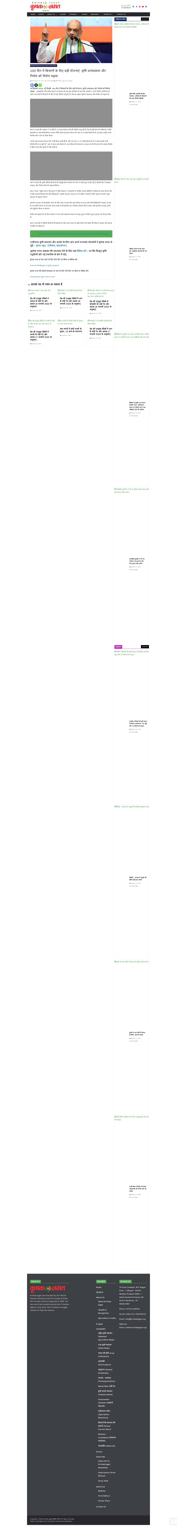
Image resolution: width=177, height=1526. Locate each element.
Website (102, 1491)
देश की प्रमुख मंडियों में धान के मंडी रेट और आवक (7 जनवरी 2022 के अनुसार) (101, 331)
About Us (51, 14)
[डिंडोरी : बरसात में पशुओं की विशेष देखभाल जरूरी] (121, 882)
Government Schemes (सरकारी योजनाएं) (105, 1403)
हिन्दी (129, 5)
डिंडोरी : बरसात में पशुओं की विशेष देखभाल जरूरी (137, 879)
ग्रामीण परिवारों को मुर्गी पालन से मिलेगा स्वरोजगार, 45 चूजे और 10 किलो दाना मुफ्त (138, 723)
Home (33, 14)
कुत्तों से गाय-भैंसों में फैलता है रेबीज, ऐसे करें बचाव (137, 1034)
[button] (56, 14)
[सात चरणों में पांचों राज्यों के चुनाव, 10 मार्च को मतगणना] (71, 320)
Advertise (107, 14)
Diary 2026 (103, 1481)
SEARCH (41, 14)
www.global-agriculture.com (42, 276)
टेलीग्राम (51, 246)
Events (84, 14)
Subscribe (94, 14)
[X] (36, 85)
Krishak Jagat (68, 81)
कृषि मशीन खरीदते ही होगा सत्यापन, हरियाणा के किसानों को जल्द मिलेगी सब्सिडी (137, 96)
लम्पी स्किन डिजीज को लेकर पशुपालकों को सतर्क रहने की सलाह (137, 1189)
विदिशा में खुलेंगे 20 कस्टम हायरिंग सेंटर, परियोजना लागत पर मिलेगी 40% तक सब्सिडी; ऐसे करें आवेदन (137, 406)
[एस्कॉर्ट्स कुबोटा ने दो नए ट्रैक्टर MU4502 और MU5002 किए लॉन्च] (121, 565)
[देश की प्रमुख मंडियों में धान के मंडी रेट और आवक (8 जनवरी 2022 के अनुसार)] (71, 290)
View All (145, 19)
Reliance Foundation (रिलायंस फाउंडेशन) (107, 1438)
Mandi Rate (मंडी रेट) (106, 1386)
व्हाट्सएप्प (61, 246)
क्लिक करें (81, 251)
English (123, 5)
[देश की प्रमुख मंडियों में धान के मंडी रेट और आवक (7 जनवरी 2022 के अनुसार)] (101, 320)
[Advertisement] (71, 113)
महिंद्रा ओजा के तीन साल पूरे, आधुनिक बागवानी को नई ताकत (138, 251)
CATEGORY (73, 14)
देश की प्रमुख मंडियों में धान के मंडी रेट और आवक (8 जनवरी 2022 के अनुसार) (71, 301)
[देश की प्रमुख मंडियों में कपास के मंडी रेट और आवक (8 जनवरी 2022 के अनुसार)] (41, 290)
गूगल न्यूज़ (40, 246)
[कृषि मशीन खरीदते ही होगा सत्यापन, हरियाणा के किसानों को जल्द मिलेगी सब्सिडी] (121, 100)
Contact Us (121, 14)
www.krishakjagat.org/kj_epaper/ (44, 265)
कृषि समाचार (58, 81)
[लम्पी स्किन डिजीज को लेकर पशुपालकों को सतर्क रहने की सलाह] (121, 1192)
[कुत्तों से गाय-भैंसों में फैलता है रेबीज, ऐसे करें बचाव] (121, 1037)
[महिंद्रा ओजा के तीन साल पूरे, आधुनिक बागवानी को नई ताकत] (121, 255)
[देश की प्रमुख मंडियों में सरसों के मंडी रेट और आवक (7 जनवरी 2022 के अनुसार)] (41, 320)
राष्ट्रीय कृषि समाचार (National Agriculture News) (43, 65)
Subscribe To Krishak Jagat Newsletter (104, 1464)
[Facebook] (32, 85)
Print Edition (104, 1495)
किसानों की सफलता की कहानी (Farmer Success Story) (106, 1426)
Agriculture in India (107, 1318)
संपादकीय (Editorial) (106, 1446)
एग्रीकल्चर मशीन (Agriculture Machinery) (104, 1414)
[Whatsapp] (40, 85)
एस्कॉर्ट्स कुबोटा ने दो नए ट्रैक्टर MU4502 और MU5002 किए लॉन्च (137, 561)
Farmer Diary (104, 1500)
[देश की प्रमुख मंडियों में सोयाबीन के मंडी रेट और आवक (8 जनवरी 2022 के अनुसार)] (101, 290)
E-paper (63, 14)
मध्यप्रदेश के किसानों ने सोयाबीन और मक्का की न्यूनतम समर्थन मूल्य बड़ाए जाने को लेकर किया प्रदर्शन (74, 233)
